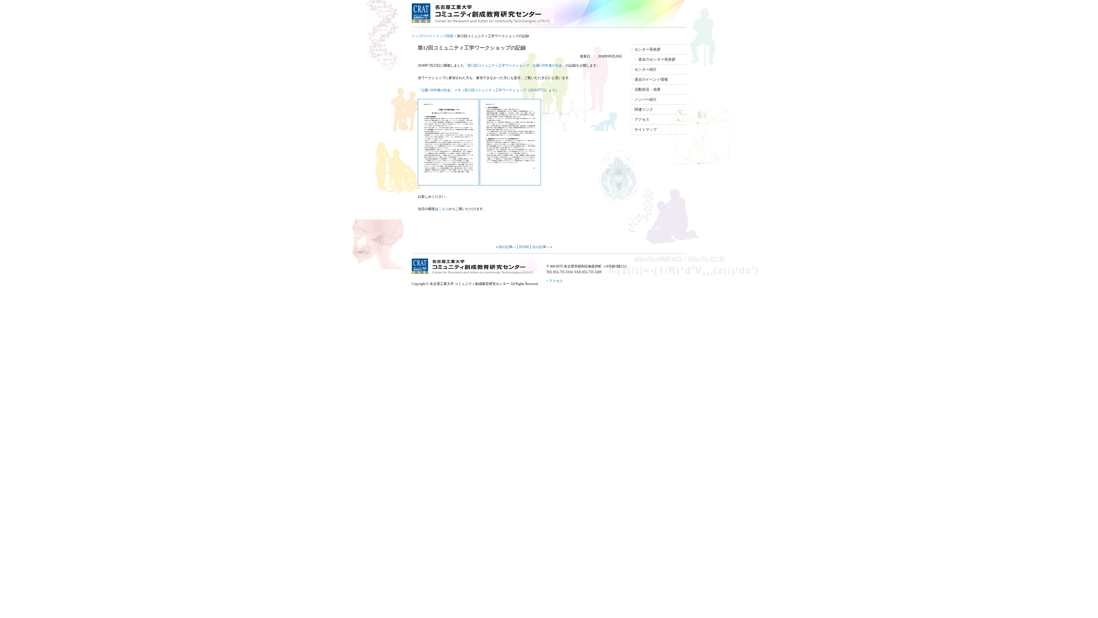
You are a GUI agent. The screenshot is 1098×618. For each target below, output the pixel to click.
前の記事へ (507, 247)
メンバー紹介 (645, 99)
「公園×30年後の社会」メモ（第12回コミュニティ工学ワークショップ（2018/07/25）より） (488, 90)
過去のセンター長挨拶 (656, 59)
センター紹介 (645, 69)
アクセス (641, 119)
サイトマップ (645, 129)
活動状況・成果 (647, 89)
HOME (524, 247)
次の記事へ (541, 247)
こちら (443, 209)
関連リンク (643, 109)
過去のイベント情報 (651, 79)
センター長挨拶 (647, 49)
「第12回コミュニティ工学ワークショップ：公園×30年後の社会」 (515, 66)
